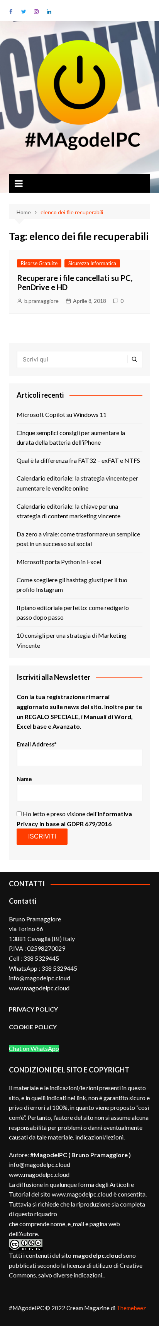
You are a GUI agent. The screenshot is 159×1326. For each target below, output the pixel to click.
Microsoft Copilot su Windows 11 (62, 414)
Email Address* (37, 744)
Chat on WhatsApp (34, 1048)
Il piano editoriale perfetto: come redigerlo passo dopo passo (73, 612)
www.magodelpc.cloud (39, 1174)
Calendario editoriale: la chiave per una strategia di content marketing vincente (68, 511)
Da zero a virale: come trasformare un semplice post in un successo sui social (78, 539)
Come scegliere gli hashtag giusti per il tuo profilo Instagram (72, 584)
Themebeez (131, 1307)
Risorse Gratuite (39, 263)
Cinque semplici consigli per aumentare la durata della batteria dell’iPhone (71, 437)
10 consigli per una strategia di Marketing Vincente (72, 640)
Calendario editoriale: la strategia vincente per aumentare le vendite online (77, 483)
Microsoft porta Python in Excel (59, 561)
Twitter (23, 11)
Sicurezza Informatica (92, 263)
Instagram (36, 11)
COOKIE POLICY (33, 1026)
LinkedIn (49, 11)
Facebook (11, 11)
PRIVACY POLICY (33, 1009)
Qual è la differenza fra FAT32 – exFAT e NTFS (78, 460)
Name (24, 778)
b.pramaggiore (41, 300)
